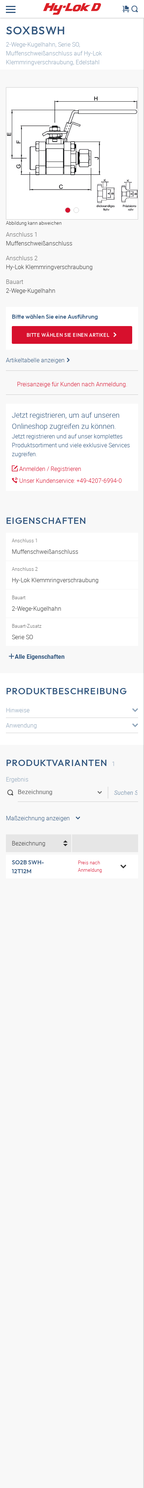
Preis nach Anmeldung (90, 866)
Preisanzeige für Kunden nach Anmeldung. (72, 384)
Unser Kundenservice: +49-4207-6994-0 (70, 481)
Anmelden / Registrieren (49, 469)
